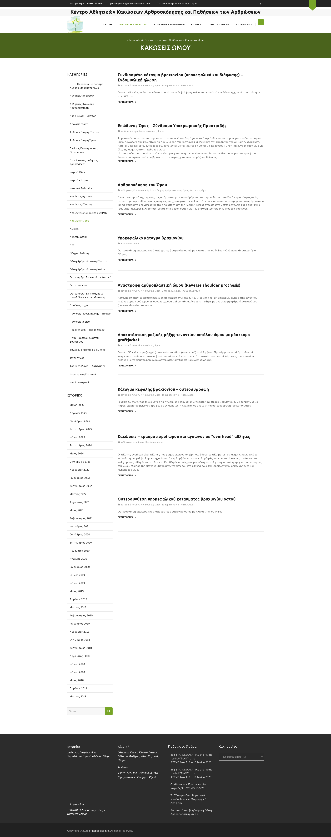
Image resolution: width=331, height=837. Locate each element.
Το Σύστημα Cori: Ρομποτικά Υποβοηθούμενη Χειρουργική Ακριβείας (188, 799)
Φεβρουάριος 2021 (81, 518)
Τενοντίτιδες (77, 357)
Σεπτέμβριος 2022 (81, 485)
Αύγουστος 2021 (79, 502)
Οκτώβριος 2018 (80, 639)
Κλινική (196, 24)
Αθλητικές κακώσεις (132, 442)
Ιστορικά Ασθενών (131, 85)
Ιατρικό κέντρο (79, 180)
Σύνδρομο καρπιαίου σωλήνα (88, 349)
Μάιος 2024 (77, 453)
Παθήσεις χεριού (80, 321)
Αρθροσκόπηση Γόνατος (84, 132)
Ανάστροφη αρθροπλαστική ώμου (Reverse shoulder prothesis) (179, 285)
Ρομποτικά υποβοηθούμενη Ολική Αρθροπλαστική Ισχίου (191, 812)
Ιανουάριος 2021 (80, 526)
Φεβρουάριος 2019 (81, 615)
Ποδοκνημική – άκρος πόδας (87, 329)
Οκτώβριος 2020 (80, 534)
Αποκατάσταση (79, 124)
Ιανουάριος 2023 (80, 477)
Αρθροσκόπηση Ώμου (133, 131)
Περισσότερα (126, 102)
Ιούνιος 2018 (77, 672)
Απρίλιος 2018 (78, 688)
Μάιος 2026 (77, 404)
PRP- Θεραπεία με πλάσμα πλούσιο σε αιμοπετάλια (86, 86)
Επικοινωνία (243, 24)
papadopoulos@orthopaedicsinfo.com (130, 3)
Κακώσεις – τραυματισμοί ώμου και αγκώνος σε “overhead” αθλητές (184, 436)
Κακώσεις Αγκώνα (81, 196)
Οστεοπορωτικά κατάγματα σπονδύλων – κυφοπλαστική (87, 295)
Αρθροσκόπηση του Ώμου (142, 184)
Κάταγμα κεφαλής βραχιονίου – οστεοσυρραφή (163, 389)
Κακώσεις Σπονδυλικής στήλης (88, 212)
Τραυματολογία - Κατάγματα (178, 85)
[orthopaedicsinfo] (75, 24)
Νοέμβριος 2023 (79, 469)
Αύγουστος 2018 (79, 656)
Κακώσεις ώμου (152, 85)
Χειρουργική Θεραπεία (133, 24)
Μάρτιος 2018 (78, 696)
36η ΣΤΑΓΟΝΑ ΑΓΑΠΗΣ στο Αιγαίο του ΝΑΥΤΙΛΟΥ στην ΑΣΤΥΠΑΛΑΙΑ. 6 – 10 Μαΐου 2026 (191, 758)
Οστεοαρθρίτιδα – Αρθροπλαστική (90, 277)
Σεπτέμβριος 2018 (81, 647)
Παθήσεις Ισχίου (79, 305)
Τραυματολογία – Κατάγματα (87, 365)
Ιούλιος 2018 (77, 664)
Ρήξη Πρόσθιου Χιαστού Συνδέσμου (84, 339)
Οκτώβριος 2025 (80, 421)
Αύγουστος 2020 (79, 550)
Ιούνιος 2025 (77, 437)
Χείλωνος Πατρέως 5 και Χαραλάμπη (177, 3)
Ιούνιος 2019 (77, 583)
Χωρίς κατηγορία (80, 382)
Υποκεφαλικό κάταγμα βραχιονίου (151, 238)
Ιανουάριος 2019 (80, 623)
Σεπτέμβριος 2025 (81, 429)
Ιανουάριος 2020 (80, 566)
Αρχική (107, 24)
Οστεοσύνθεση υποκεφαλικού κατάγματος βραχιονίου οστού (177, 499)
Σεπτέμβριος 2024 (81, 445)
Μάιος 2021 (77, 510)
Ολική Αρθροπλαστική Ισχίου (87, 269)
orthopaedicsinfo (99, 830)
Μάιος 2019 (77, 591)
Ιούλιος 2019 (77, 575)
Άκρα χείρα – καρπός (83, 115)
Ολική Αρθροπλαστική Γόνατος (88, 261)
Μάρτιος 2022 (78, 494)
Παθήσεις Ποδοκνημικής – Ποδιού (90, 313)
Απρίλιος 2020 (78, 558)
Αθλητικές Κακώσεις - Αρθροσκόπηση (142, 190)
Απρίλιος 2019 (78, 599)
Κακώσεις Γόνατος (81, 204)
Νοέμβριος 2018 (79, 631)
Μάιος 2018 (77, 680)
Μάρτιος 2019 (78, 607)
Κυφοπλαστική (78, 236)
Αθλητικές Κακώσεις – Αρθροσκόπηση (83, 106)
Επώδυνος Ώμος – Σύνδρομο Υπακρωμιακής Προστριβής (172, 125)
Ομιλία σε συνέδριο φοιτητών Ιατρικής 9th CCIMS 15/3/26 (188, 786)
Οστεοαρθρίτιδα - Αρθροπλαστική (181, 291)
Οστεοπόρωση (79, 285)
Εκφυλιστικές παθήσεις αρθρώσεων (84, 162)
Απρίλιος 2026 (78, 413)
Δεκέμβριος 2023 (80, 461)
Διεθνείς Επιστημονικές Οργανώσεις (84, 150)
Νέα (72, 245)
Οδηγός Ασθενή (218, 24)
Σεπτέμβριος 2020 (81, 542)
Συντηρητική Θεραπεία (169, 24)
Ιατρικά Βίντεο (78, 172)
